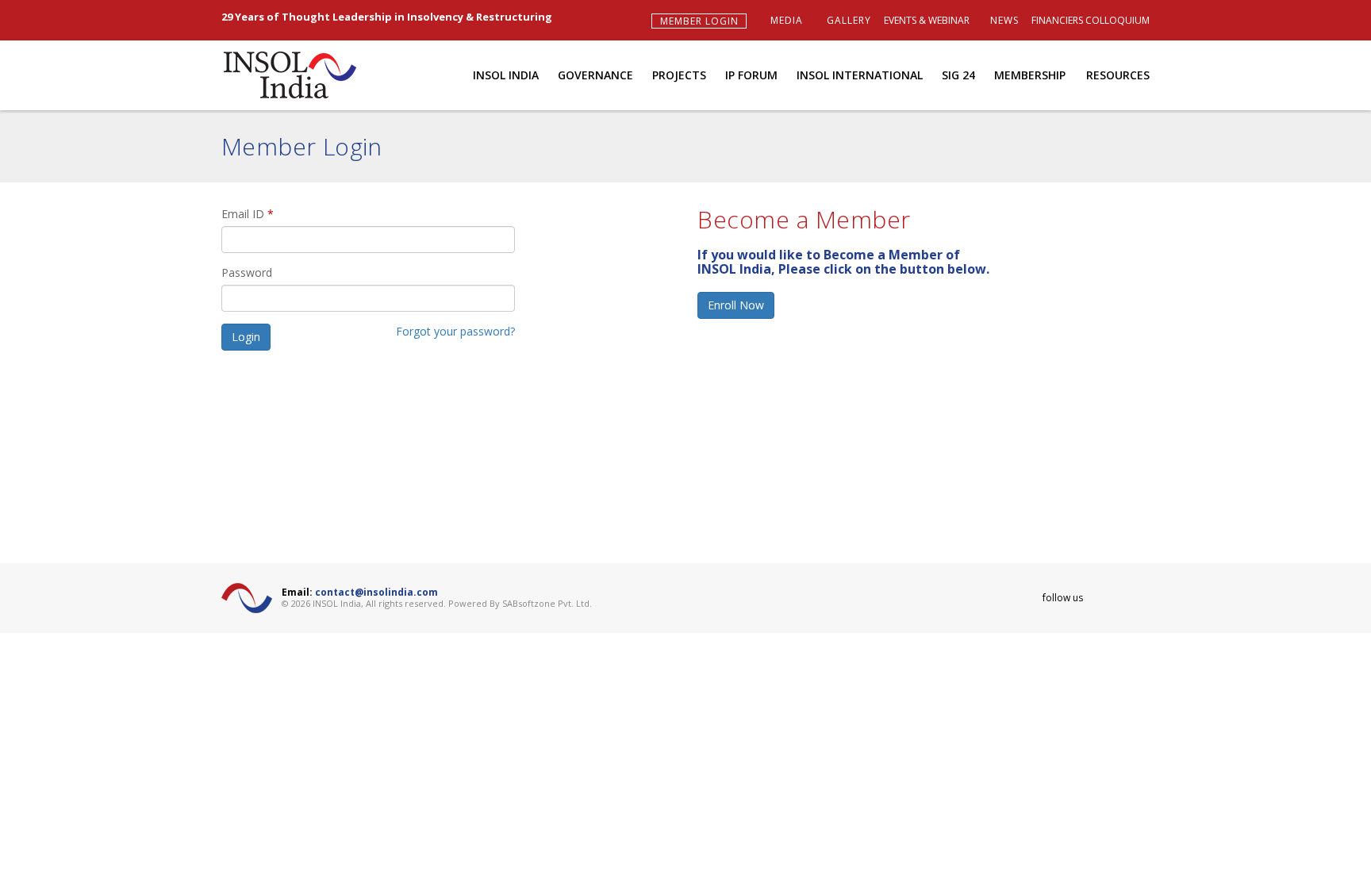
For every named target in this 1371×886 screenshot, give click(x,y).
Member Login (699, 21)
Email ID (247, 213)
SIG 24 (958, 74)
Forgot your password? (455, 331)
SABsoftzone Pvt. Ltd (545, 603)
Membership (1030, 74)
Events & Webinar (927, 20)
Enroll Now (736, 305)
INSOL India (506, 74)
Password (246, 272)
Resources (1118, 74)
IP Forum (751, 74)
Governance (595, 74)
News (1004, 20)
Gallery (849, 20)
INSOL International (860, 74)
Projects (679, 74)
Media (786, 20)
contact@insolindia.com (376, 592)
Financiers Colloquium (1090, 20)
